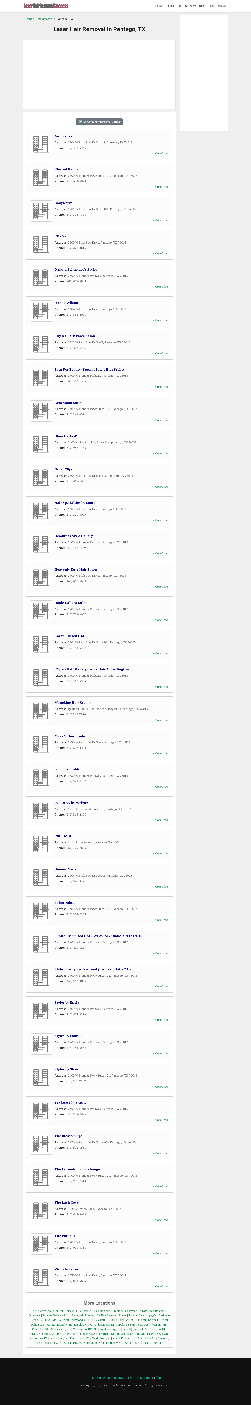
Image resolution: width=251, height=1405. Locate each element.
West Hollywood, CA (75, 1320)
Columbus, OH (90, 1333)
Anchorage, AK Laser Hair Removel (54, 1311)
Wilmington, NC (82, 1329)
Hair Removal (44, 19)
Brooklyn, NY (52, 1333)
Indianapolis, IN (104, 1324)
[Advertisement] (99, 74)
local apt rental (152, 1342)
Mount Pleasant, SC (124, 1338)
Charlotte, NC (40, 1329)
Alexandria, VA (73, 1342)
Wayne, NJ (35, 1333)
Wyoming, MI (158, 1324)
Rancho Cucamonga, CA (142, 1315)
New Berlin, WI (131, 1342)
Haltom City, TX (52, 1342)
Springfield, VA (93, 1342)
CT (114, 1320)
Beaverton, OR (136, 1333)
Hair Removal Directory (196, 6)
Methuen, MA (140, 1324)
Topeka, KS (122, 1324)
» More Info (160, 153)
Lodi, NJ (127, 1329)
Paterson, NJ (157, 1329)
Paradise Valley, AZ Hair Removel (62, 1315)
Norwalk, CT (102, 1320)
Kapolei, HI (80, 1324)
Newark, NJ (141, 1329)
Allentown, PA (38, 1338)
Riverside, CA (53, 1320)
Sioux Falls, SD (146, 1338)
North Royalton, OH (113, 1333)
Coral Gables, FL (127, 1320)
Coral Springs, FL (149, 1320)
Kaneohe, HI (64, 1324)
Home (159, 6)
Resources (146, 1378)
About (222, 6)
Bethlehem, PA (59, 1338)
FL (53, 1324)
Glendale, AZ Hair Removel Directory (100, 1311)
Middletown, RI (101, 1338)
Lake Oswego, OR (157, 1333)
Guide (170, 6)
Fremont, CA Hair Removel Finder (105, 1315)
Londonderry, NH (110, 1329)
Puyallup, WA (112, 1342)
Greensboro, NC (60, 1329)
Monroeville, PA (79, 1338)
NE (96, 1329)
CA (91, 1320)
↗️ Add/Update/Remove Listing (99, 122)
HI (91, 1324)
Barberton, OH (70, 1333)
